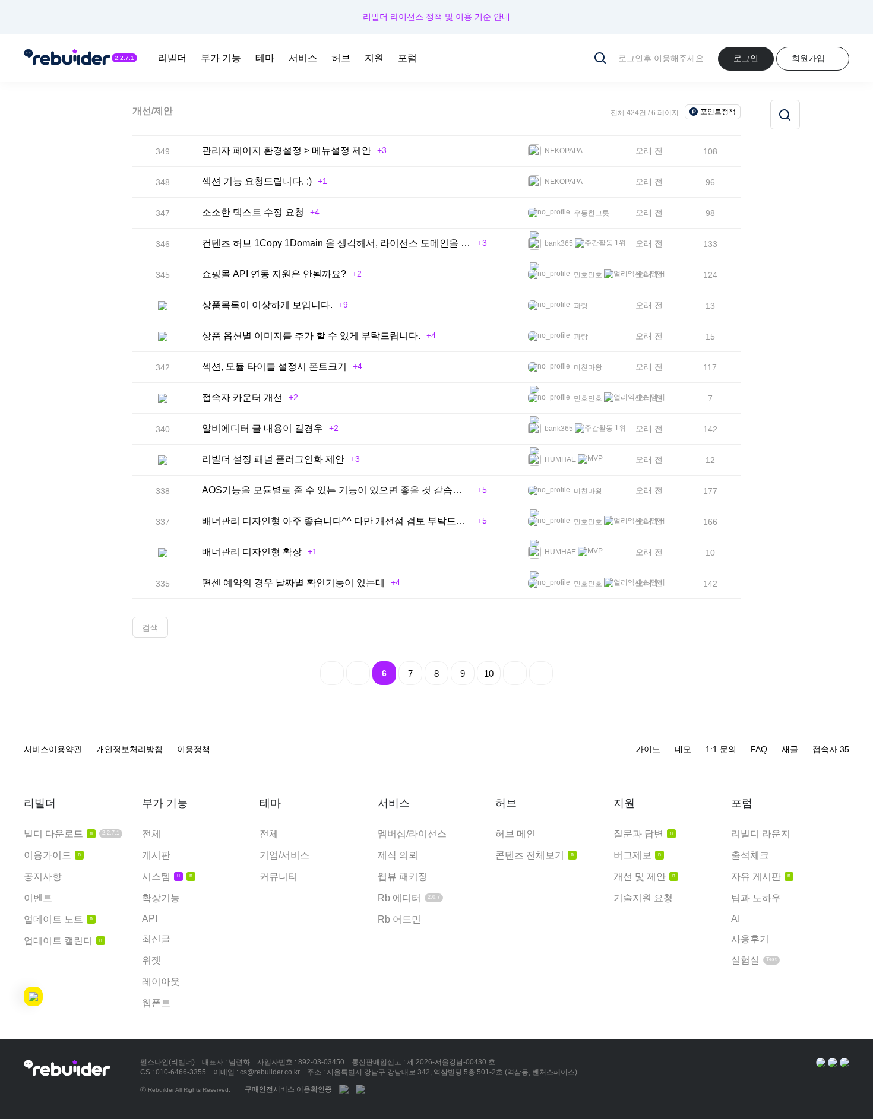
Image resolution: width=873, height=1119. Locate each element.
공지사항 (43, 876)
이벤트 (38, 898)
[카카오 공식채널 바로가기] (820, 1062)
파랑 (580, 306)
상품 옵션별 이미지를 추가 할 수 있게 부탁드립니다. (311, 336)
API (149, 919)
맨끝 (541, 673)
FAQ (759, 749)
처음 (332, 673)
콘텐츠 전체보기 (534, 855)
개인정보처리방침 (129, 749)
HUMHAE (559, 459)
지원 (374, 58)
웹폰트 (156, 1003)
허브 (340, 58)
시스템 (167, 876)
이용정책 (193, 749)
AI (735, 919)
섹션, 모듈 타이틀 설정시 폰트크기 (274, 367)
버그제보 (637, 855)
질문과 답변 (643, 834)
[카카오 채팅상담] (832, 1062)
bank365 (558, 243)
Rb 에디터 (409, 898)
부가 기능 (221, 58)
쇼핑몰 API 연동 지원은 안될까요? (274, 274)
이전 (358, 673)
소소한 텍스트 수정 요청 (253, 212)
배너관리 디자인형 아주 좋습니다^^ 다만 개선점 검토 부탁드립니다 (336, 521)
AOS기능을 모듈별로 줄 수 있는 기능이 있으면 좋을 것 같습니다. (336, 490)
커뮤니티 (279, 876)
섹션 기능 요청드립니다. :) (257, 181)
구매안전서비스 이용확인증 (288, 1089)
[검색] (785, 114)
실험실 (754, 960)
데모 (683, 749)
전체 (151, 834)
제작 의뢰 (398, 855)
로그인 (745, 58)
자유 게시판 (760, 876)
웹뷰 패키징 (403, 876)
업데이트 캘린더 (63, 941)
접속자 (830, 749)
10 (489, 673)
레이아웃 (161, 982)
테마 (264, 58)
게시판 (156, 855)
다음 (515, 673)
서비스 (303, 58)
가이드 (647, 749)
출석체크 (750, 855)
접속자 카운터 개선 (242, 397)
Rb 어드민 (399, 919)
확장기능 (161, 898)
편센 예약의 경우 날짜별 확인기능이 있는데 (293, 583)
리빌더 (172, 58)
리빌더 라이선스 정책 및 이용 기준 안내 (436, 16)
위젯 (151, 960)
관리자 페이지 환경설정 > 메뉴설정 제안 (286, 150)
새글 (790, 749)
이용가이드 (52, 855)
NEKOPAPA (563, 151)
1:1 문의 (721, 749)
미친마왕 (587, 367)
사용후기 (750, 939)
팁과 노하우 (756, 898)
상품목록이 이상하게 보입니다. (267, 305)
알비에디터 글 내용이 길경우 (262, 428)
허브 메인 (515, 834)
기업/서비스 (284, 855)
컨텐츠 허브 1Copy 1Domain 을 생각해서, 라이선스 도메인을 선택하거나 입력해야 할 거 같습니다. (336, 243)
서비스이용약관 (53, 749)
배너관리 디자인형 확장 (252, 552)
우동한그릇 (590, 213)
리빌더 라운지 (760, 834)
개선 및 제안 (644, 876)
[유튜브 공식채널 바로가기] (844, 1062)
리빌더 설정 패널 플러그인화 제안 (273, 459)
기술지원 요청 (643, 898)
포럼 (407, 58)
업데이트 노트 (58, 919)
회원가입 (808, 58)
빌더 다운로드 (71, 834)
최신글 (156, 939)
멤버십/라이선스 (412, 834)
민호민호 (587, 275)
